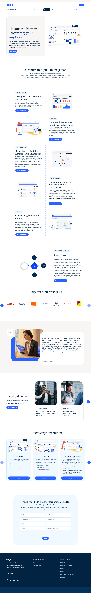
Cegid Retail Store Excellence (66, 565)
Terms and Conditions (41, 589)
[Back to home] (17, 5)
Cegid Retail (62, 562)
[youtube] (10, 576)
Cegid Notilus (62, 577)
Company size (37, 9)
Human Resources (11, 9)
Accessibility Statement (51, 589)
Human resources (37, 565)
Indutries (53, 9)
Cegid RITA (62, 571)
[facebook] (20, 576)
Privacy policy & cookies (62, 589)
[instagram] (13, 576)
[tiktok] (16, 576)
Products (46, 9)
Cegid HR (62, 568)
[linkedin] (7, 576)
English (83, 1)
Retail (34, 562)
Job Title (23, 524)
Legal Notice (33, 589)
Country (23, 528)
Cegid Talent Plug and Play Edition (67, 574)
